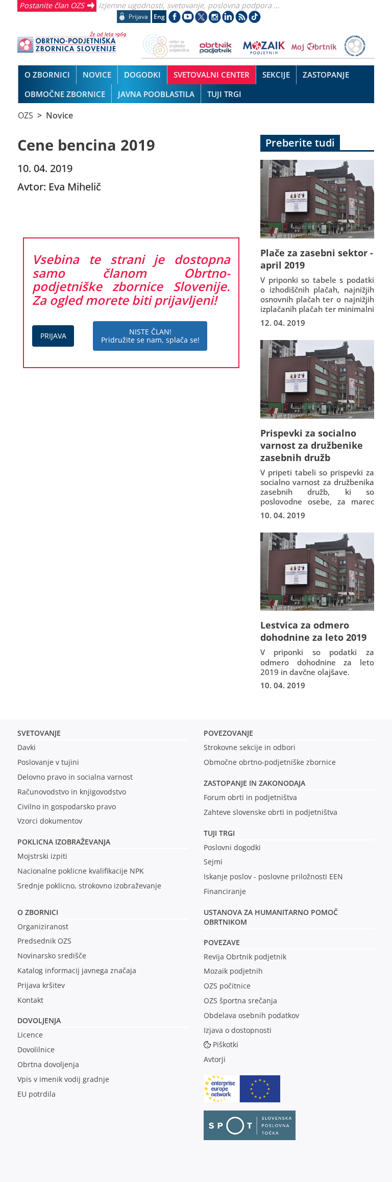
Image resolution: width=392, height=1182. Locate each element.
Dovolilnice (36, 1049)
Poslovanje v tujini (48, 762)
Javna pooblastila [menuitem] (156, 94)
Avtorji (215, 1059)
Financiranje (225, 891)
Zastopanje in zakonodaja (254, 783)
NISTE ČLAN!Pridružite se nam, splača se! (150, 336)
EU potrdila (36, 1094)
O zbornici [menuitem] (47, 74)
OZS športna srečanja (240, 1000)
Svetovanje (39, 733)
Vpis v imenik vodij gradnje (63, 1079)
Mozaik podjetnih (233, 971)
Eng (159, 16)
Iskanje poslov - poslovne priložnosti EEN (273, 876)
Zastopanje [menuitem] (326, 74)
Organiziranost (42, 926)
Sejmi (213, 861)
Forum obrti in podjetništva (250, 797)
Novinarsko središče (51, 955)
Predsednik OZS (44, 941)
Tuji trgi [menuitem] (224, 94)
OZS (25, 115)
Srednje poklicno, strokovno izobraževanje (89, 885)
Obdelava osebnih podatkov (251, 1015)
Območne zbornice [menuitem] (64, 94)
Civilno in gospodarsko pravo (66, 806)
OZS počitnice (227, 986)
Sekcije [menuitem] (276, 74)
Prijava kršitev (41, 985)
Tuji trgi (219, 833)
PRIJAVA (53, 336)
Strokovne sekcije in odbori (250, 747)
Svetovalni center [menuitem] (212, 74)
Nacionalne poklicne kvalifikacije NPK (80, 871)
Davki (26, 747)
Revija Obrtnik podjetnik (245, 956)
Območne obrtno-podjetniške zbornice (270, 762)
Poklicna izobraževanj (61, 842)
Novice (59, 115)
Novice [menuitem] (97, 74)
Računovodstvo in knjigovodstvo (71, 792)
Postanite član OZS (51, 5)
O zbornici (37, 912)
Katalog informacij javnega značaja (76, 970)
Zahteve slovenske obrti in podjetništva (270, 812)
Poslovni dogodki (232, 847)
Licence (30, 1035)
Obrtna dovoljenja (48, 1064)
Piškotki (225, 1044)
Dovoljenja (39, 1020)
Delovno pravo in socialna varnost (75, 777)
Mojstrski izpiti (42, 856)
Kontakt (30, 1000)
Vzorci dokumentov (49, 821)
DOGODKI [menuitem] (142, 74)
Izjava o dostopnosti (238, 1030)
